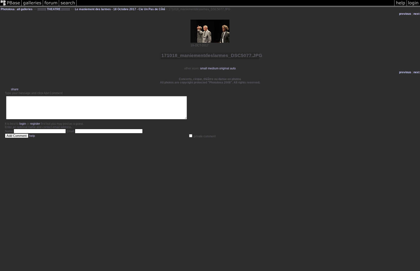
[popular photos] (235, 6)
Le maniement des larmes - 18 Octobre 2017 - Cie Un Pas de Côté (120, 9)
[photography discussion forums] (51, 6)
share (14, 89)
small (203, 68)
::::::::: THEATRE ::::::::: (53, 9)
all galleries (25, 9)
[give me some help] (400, 6)
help (32, 136)
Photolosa (8, 9)
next (416, 14)
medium (213, 68)
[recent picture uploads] (32, 6)
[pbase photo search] (68, 6)
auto (233, 68)
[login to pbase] (413, 6)
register (35, 123)
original (224, 68)
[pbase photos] (11, 6)
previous (405, 14)
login (22, 123)
